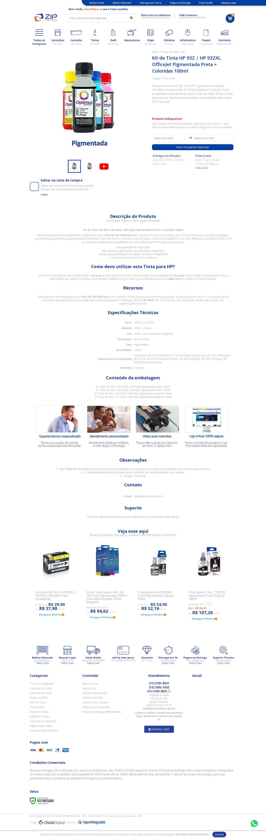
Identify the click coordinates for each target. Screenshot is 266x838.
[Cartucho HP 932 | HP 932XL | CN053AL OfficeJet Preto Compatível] (56, 577)
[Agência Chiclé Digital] (51, 822)
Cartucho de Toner (41, 693)
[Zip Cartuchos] (46, 17)
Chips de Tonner (39, 711)
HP (183, 52)
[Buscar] (131, 17)
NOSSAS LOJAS (160, 729)
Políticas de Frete (92, 697)
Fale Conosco (90, 683)
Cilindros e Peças (40, 716)
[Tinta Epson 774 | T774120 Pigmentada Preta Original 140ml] (210, 579)
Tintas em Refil (170, 52)
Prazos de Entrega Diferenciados (101, 711)
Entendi (219, 834)
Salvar (44, 194)
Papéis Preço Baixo (41, 726)
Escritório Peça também (44, 730)
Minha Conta (97, 2)
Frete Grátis (206, 2)
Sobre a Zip (89, 688)
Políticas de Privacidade (96, 707)
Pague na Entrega (180, 2)
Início (155, 52)
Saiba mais (201, 168)
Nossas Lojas (229, 2)
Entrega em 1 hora (150, 2)
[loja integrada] (91, 822)
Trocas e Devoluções (94, 693)
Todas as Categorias (42, 683)
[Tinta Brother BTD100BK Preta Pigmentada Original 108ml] (158, 577)
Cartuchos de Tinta (41, 688)
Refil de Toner (38, 702)
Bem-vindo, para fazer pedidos (98, 9)
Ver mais (45, 594)
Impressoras (37, 707)
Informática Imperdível (43, 721)
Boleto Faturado (122, 2)
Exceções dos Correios (95, 702)
